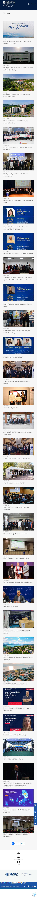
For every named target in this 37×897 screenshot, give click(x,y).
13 (21, 844)
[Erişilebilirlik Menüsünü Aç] (34, 894)
